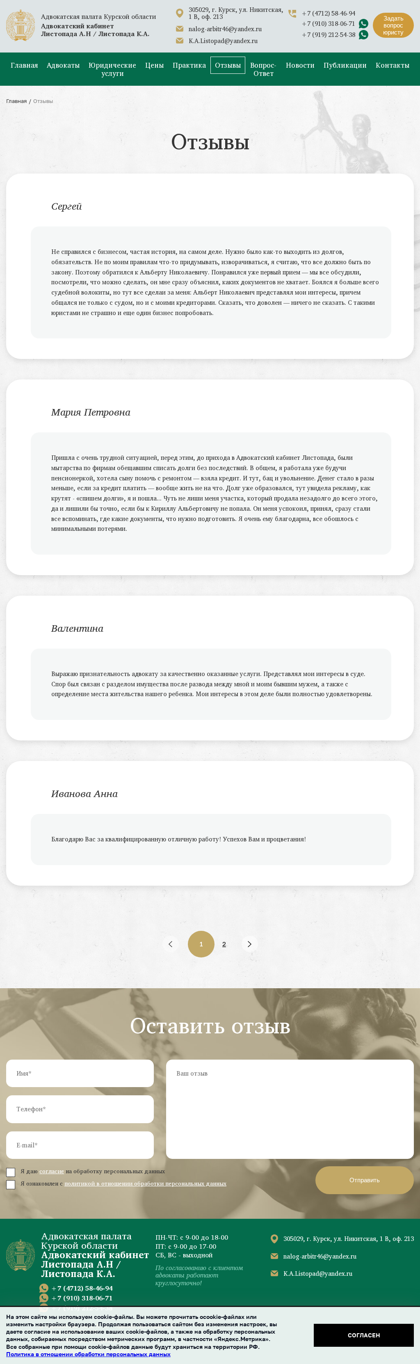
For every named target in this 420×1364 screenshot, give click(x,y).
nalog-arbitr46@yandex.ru (225, 28)
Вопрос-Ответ (263, 69)
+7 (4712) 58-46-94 (328, 13)
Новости (300, 65)
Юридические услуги (112, 69)
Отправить (364, 1180)
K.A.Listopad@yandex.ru (223, 40)
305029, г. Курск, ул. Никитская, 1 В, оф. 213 (236, 13)
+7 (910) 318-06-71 (328, 23)
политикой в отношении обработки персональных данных (145, 1183)
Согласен (364, 1335)
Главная (24, 65)
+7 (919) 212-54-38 (328, 34)
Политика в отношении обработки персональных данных (88, 1353)
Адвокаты (63, 65)
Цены (154, 65)
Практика (189, 65)
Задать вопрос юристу (393, 25)
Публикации (345, 65)
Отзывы (228, 65)
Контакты (392, 65)
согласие (51, 1171)
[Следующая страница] (250, 944)
